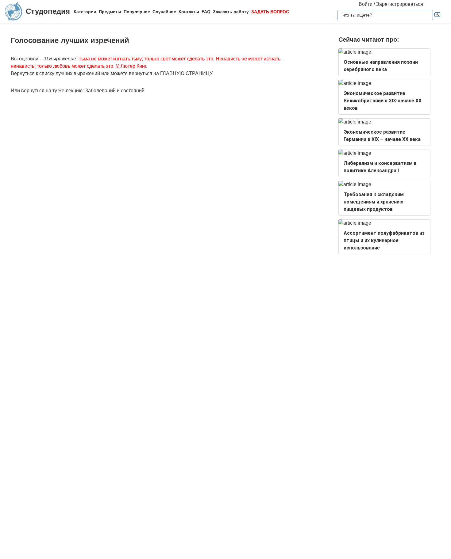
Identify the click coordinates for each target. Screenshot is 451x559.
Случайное (164, 11)
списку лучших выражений (69, 73)
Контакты (189, 11)
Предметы (110, 11)
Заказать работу (231, 11)
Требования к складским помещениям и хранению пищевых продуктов (374, 202)
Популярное (137, 11)
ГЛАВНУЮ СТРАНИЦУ (186, 73)
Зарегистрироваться (399, 4)
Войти (365, 4)
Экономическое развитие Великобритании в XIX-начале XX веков (383, 100)
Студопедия (48, 11)
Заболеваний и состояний (115, 90)
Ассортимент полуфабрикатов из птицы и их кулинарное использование (384, 240)
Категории (85, 11)
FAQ (206, 11)
